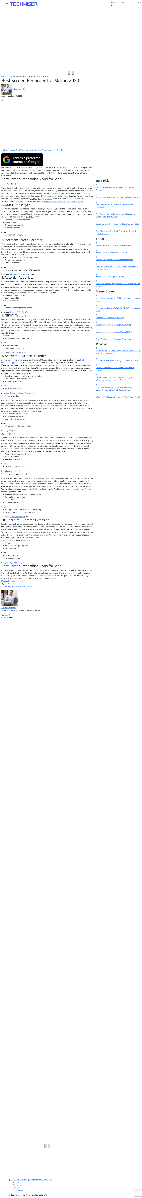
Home (3, 76)
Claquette (8, 430)
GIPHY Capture (15, 352)
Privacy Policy (18, 1190)
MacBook (5, 581)
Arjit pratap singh (19, 89)
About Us (16, 1182)
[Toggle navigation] (5, 4)
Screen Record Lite (17, 516)
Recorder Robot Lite (17, 312)
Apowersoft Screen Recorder (20, 393)
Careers (16, 1188)
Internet (12, 76)
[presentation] (69, 73)
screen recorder (16, 581)
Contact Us (17, 1185)
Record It (14, 471)
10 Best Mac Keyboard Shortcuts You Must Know (62, 201)
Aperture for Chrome (12, 562)
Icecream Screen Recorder (20, 274)
